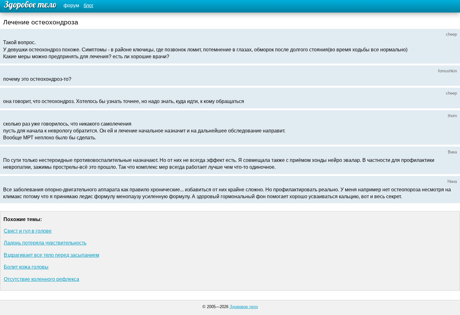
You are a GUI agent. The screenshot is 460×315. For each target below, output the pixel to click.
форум (71, 5)
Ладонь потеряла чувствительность (45, 242)
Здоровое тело (244, 306)
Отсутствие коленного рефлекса (41, 279)
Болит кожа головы (26, 267)
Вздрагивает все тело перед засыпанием (51, 255)
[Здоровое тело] (29, 5)
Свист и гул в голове (28, 231)
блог (89, 5)
